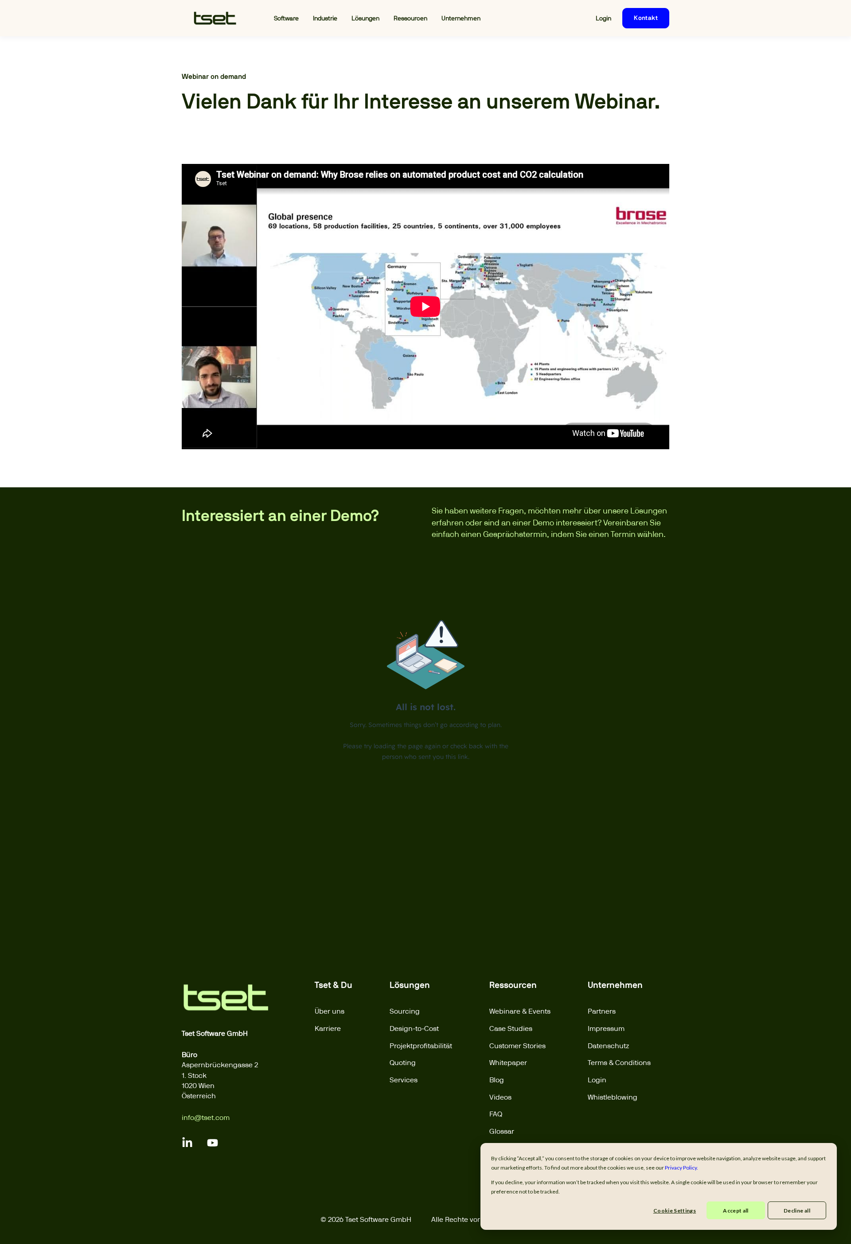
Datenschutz (608, 1046)
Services (404, 1080)
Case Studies (510, 1028)
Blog (496, 1080)
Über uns (329, 1011)
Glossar (501, 1131)
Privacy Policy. (681, 1167)
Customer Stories (517, 1046)
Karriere (328, 1028)
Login (597, 1080)
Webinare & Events (519, 1011)
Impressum (606, 1028)
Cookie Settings (674, 1210)
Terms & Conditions (619, 1062)
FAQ (495, 1114)
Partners (602, 1011)
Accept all (736, 1210)
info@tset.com (206, 1117)
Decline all (797, 1210)
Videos (500, 1097)
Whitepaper (508, 1062)
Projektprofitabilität (421, 1046)
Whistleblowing (612, 1097)
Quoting (403, 1062)
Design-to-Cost (414, 1028)
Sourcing (405, 1011)
